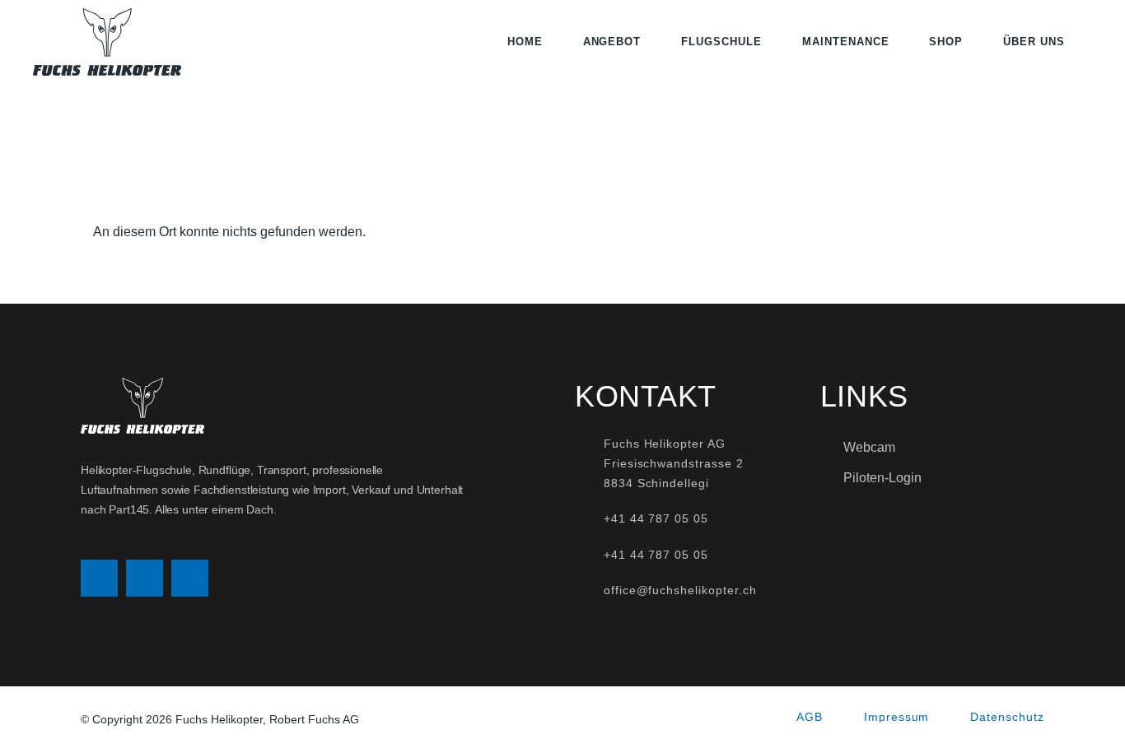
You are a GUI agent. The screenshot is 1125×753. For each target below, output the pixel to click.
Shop (946, 41)
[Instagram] (99, 578)
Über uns (1034, 41)
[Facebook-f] (144, 578)
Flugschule (721, 41)
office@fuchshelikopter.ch (680, 590)
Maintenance (845, 41)
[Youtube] (189, 578)
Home (525, 41)
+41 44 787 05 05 (656, 518)
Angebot (612, 41)
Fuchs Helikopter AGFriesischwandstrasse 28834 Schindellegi (674, 463)
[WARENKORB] (1086, 42)
